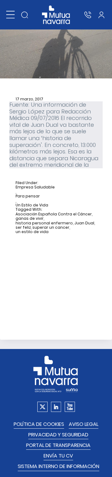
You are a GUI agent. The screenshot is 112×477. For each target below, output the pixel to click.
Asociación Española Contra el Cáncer (54, 214)
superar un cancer (50, 227)
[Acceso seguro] (101, 15)
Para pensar (28, 196)
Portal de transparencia (58, 445)
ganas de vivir (30, 218)
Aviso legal (83, 424)
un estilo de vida (32, 232)
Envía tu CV (58, 456)
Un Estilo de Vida (32, 205)
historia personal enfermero (44, 223)
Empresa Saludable (35, 187)
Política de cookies (39, 424)
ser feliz (23, 227)
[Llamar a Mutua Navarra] (87, 15)
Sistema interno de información (58, 466)
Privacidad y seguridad (58, 435)
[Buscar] (24, 15)
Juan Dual (84, 223)
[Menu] (10, 15)
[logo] (56, 15)
